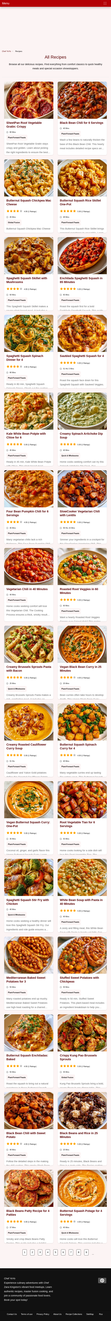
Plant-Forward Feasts (17, 138)
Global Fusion (14, 222)
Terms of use (26, 1314)
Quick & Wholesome (70, 456)
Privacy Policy (43, 1314)
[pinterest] (102, 1280)
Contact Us (12, 1314)
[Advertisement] (55, 27)
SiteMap (90, 1314)
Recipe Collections (74, 1314)
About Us (57, 1314)
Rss (101, 1314)
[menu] (105, 3)
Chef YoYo (6, 51)
